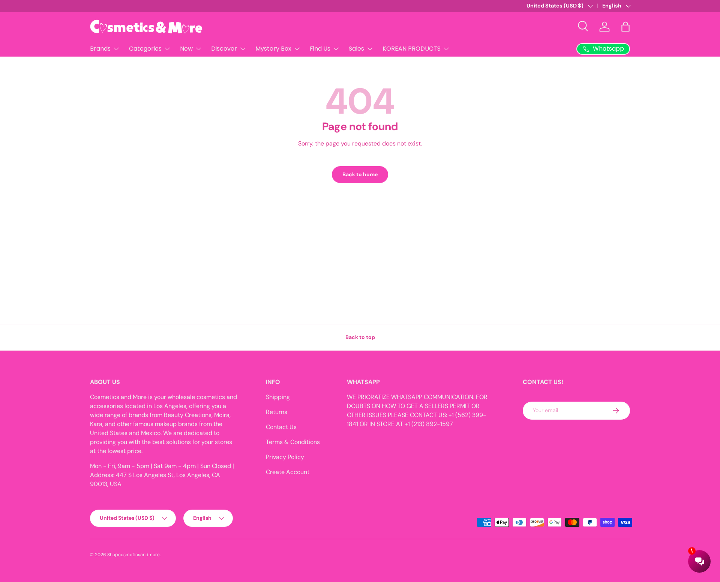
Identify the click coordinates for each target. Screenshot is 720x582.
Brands (100, 48)
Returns (276, 412)
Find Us (320, 48)
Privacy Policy (285, 457)
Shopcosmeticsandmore (133, 555)
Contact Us (281, 427)
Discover (224, 48)
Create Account (287, 472)
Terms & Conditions (293, 442)
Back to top (360, 337)
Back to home (360, 174)
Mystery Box (273, 48)
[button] (625, 26)
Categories (145, 48)
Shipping (278, 397)
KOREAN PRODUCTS (411, 48)
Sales (356, 48)
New (186, 48)
